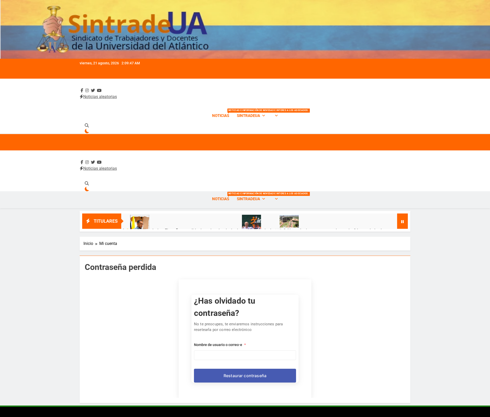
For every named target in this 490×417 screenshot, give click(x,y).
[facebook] (82, 90)
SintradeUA (248, 115)
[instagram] (87, 90)
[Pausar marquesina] (402, 221)
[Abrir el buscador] (87, 125)
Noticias (222, 113)
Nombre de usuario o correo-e (220, 345)
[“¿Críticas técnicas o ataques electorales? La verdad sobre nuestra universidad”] (270, 221)
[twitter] (93, 90)
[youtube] (99, 90)
